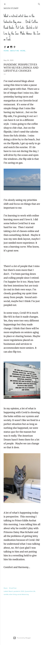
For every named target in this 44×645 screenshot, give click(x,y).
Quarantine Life (30, 591)
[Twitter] (8, 47)
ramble (6, 594)
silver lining (13, 594)
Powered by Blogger (24, 638)
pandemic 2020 (19, 591)
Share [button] (5, 588)
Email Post (12, 588)
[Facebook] (5, 47)
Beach (11, 591)
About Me (14, 51)
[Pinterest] (14, 47)
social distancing (23, 594)
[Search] (39, 3)
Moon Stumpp (11, 8)
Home (6, 51)
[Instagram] (11, 47)
